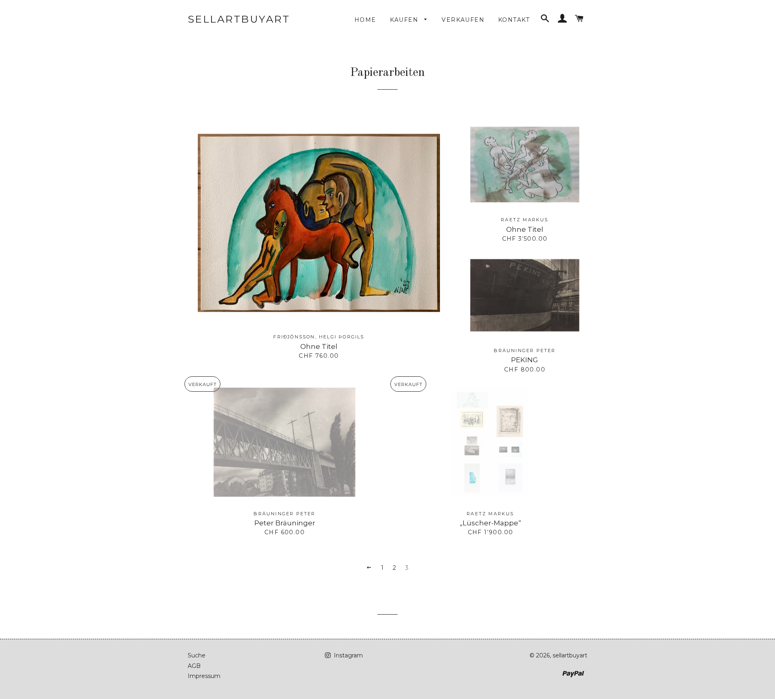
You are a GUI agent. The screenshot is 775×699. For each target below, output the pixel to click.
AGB (194, 666)
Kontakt (514, 19)
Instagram (347, 655)
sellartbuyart (239, 19)
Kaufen (405, 19)
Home (365, 19)
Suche (196, 655)
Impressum (204, 676)
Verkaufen (463, 19)
